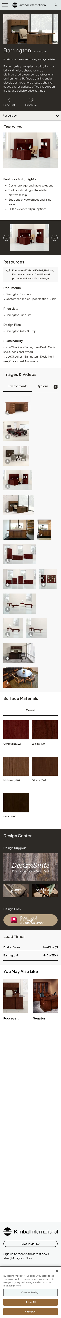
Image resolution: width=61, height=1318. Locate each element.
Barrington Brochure (17, 294)
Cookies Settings (30, 1292)
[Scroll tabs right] (55, 387)
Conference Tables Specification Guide (29, 299)
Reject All (30, 1302)
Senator (39, 1018)
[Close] (57, 1271)
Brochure (31, 105)
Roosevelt (11, 1018)
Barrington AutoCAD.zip (19, 331)
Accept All (30, 1311)
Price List (9, 105)
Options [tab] (42, 386)
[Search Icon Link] (56, 5)
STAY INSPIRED (30, 1243)
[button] (16, 406)
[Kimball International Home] (29, 4)
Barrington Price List (17, 315)
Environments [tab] (18, 386)
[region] (30, 1292)
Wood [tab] (30, 710)
